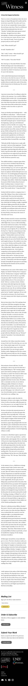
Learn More (6, 642)
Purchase (6, 624)
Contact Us (4, 675)
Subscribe (3, 673)
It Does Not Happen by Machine (10, 15)
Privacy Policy (15, 655)
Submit (2, 672)
